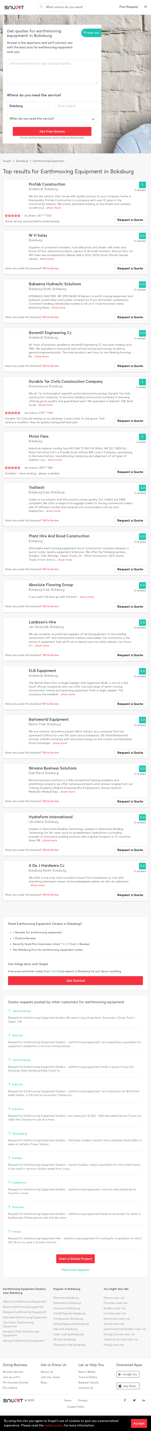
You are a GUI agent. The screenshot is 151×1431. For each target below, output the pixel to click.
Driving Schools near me (119, 1334)
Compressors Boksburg (68, 1318)
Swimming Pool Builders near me (125, 1329)
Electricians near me (117, 1318)
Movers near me (114, 1298)
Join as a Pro (11, 1377)
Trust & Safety (87, 1377)
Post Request (128, 7)
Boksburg (22, 161)
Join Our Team (50, 1377)
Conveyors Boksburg (66, 1308)
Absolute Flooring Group (51, 585)
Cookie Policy (75, 1406)
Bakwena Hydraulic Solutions (55, 284)
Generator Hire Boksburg (69, 1345)
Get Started (75, 980)
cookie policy (53, 1425)
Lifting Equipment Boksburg (71, 1324)
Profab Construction (47, 184)
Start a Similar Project (75, 1259)
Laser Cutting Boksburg (68, 1334)
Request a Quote (130, 220)
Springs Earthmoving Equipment (23, 1340)
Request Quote (88, 1382)
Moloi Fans (39, 436)
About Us (47, 1372)
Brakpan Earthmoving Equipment (24, 1312)
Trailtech (36, 487)
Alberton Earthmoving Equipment (24, 1301)
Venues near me (114, 1324)
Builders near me (114, 1308)
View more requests (75, 1270)
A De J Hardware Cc (46, 865)
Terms (68, 1400)
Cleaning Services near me (121, 1339)
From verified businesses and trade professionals (52, 137)
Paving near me (114, 1345)
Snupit (7, 161)
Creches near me (115, 1313)
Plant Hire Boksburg (66, 1298)
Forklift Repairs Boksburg (69, 1313)
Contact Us (85, 1388)
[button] (145, 7)
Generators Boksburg (67, 1303)
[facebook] (125, 1400)
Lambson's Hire (42, 622)
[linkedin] (143, 1400)
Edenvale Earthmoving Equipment (25, 1317)
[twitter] (134, 1400)
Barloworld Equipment (49, 719)
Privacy (82, 1400)
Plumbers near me (115, 1303)
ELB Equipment (42, 670)
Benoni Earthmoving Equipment (23, 1307)
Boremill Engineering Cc (50, 332)
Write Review (50, 268)
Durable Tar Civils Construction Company (66, 381)
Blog (44, 1382)
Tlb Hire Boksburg (64, 1339)
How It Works (87, 1372)
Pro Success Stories (15, 1382)
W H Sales (38, 235)
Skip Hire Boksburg (65, 1329)
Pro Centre (10, 1388)
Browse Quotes (13, 1372)
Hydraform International (51, 817)
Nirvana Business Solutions (53, 768)
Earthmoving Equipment (48, 161)
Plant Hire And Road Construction (59, 536)
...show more (53, 207)
